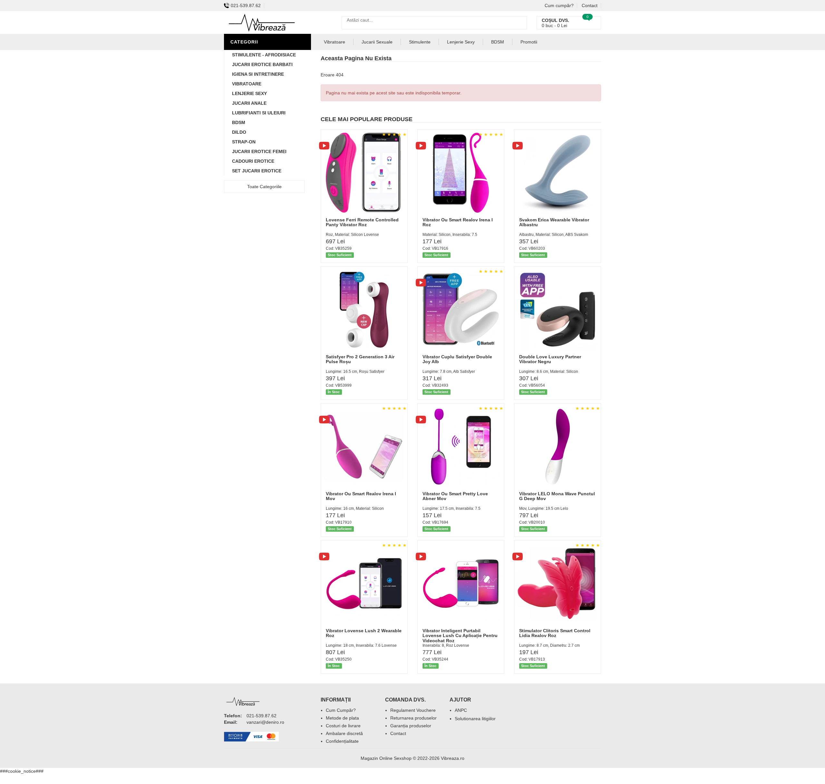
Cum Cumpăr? (341, 710)
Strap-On (244, 141)
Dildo (239, 132)
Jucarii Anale (249, 103)
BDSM (238, 122)
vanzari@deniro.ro (265, 722)
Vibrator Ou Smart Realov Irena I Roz (457, 222)
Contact (589, 5)
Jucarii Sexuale (377, 41)
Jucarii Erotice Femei (259, 151)
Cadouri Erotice (253, 161)
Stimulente (420, 41)
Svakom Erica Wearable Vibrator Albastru (554, 222)
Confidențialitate (342, 741)
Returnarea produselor (413, 718)
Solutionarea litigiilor (475, 718)
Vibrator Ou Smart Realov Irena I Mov (361, 496)
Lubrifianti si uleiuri (259, 112)
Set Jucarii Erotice (256, 170)
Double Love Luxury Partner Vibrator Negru (550, 359)
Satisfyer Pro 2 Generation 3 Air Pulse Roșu (360, 359)
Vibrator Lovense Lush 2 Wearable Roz (364, 633)
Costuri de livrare (343, 725)
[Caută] (520, 22)
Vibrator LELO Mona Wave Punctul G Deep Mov (557, 496)
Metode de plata (342, 718)
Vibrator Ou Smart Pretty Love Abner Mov (455, 496)
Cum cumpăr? (559, 5)
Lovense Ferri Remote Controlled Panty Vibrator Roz (362, 222)
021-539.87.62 (246, 5)
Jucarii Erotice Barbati (262, 64)
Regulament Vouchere (413, 710)
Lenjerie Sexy (249, 93)
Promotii (528, 41)
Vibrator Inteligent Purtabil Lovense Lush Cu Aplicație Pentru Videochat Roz (460, 635)
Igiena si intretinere (258, 74)
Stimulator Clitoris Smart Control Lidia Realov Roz (554, 633)
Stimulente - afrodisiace (264, 54)
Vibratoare (246, 83)
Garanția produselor (410, 725)
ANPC (461, 710)
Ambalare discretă (344, 733)
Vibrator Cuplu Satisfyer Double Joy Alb (457, 359)
